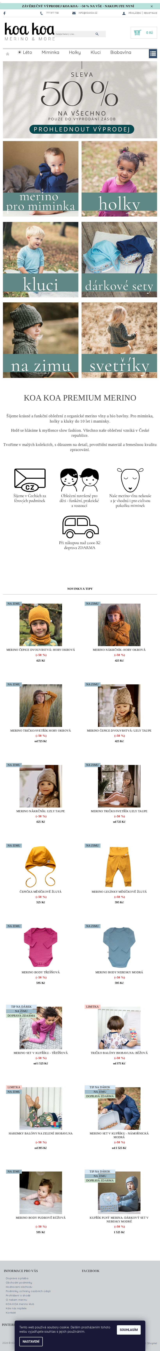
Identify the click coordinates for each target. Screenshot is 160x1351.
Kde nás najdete (16, 1308)
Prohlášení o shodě (18, 1295)
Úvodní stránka (8, 52)
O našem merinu (16, 1299)
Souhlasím (129, 1330)
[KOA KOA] (30, 34)
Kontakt (11, 1312)
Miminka (50, 52)
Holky (75, 52)
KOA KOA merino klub (20, 1304)
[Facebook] (5, 13)
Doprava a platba (17, 1278)
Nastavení (31, 1341)
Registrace (150, 13)
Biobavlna (120, 52)
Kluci (96, 52)
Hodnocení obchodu (19, 1286)
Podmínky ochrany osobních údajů (28, 1291)
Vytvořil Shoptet (146, 1343)
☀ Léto (25, 52)
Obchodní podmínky (19, 1282)
